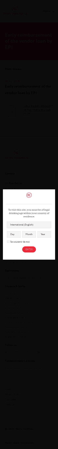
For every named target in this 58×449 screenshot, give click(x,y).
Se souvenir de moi (20, 242)
